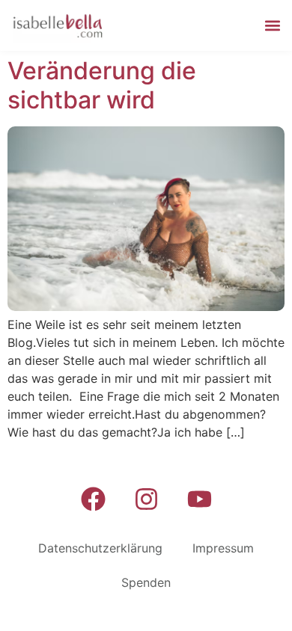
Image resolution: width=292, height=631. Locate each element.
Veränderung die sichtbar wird (101, 85)
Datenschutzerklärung (100, 548)
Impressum (223, 548)
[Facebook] (93, 498)
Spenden (146, 582)
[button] (272, 25)
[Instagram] (146, 498)
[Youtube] (199, 498)
